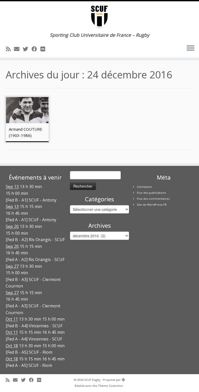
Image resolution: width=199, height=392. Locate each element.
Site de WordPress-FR (152, 204)
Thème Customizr (110, 386)
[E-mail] (18, 49)
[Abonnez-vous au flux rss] (10, 49)
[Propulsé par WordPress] (123, 379)
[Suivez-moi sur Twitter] (27, 49)
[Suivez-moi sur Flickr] (44, 49)
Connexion (144, 187)
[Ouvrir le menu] (190, 48)
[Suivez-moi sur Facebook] (36, 49)
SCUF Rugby (92, 380)
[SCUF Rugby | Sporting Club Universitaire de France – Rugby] (99, 17)
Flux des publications (151, 193)
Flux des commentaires (153, 199)
